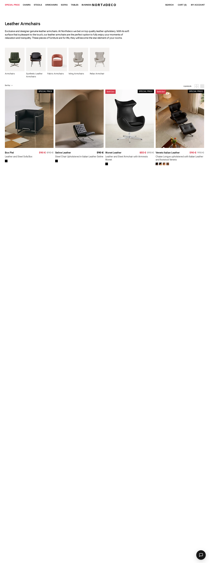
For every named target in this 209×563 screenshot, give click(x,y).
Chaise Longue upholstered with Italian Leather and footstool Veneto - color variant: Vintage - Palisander (167, 164)
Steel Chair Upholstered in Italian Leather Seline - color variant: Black (56, 161)
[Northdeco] (104, 5)
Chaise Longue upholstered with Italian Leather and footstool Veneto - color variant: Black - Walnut (160, 164)
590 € (100, 152)
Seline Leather (63, 152)
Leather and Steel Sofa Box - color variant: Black (6, 161)
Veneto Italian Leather (168, 152)
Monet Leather (113, 152)
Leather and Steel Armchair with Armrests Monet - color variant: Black (106, 164)
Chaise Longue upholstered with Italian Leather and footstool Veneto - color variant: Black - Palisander (157, 164)
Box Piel (9, 152)
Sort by (7, 85)
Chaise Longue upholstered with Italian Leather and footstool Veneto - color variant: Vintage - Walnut (164, 164)
